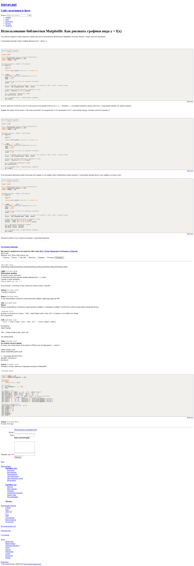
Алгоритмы (9, 518)
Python (7, 508)
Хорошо (41, 257)
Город (7, 548)
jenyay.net (9, 4)
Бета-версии (12, 472)
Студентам (5, 535)
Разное (8, 558)
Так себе (23, 257)
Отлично (50, 257)
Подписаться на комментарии (25, 430)
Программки (6, 466)
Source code (11, 495)
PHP (7, 516)
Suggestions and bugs (15, 493)
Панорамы (9, 552)
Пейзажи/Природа (12, 545)
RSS (41, 251)
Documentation (12, 497)
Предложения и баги (15, 478)
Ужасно (6, 257)
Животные (9, 541)
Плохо (14, 257)
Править (8, 26)
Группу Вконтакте (51, 251)
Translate (10, 491)
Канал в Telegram (70, 251)
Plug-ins (10, 487)
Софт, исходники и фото (15, 10)
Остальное (9, 522)
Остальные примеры (9, 247)
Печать (8, 24)
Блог (7, 20)
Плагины (10, 470)
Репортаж (9, 556)
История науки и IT (8, 526)
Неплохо (32, 257)
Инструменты (10, 520)
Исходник (190, 101)
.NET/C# (8, 512)
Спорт (7, 554)
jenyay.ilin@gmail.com (32, 564)
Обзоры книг (6, 531)
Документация (12, 476)
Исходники (11, 480)
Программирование (8, 506)
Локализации (12, 474)
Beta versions (12, 489)
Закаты (8, 550)
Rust (7, 510)
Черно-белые (10, 543)
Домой (8, 18)
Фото (3, 539)
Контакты (9, 22)
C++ (7, 514)
